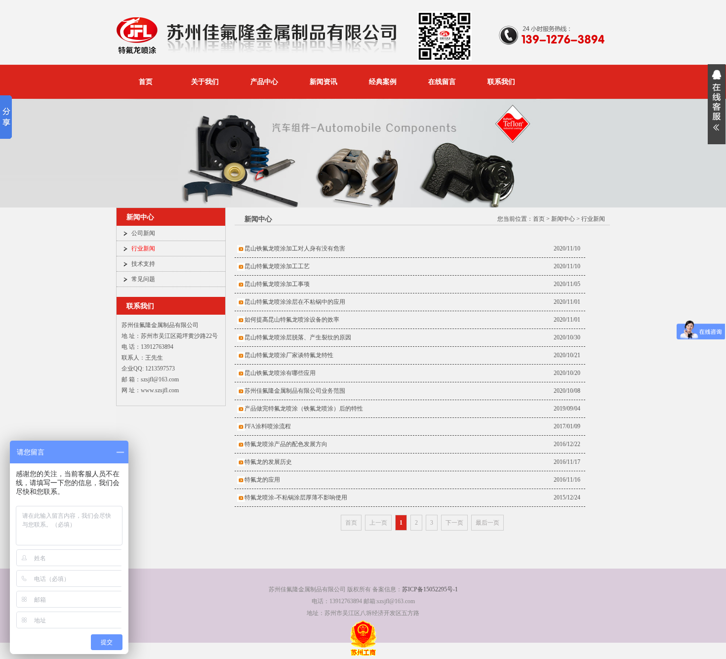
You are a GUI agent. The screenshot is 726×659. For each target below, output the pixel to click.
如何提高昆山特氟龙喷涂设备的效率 (291, 319)
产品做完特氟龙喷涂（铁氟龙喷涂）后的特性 (303, 408)
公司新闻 (143, 233)
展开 (717, 104)
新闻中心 (563, 218)
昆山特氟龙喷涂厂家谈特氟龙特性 (288, 355)
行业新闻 (143, 248)
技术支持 (143, 263)
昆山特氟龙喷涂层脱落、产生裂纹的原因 (297, 337)
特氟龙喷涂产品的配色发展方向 (285, 444)
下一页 (454, 522)
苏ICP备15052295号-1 (430, 589)
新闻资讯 (323, 81)
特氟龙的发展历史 (268, 461)
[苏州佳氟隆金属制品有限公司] (259, 53)
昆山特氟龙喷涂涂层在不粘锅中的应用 (294, 301)
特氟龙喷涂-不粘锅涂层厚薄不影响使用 (295, 497)
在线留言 (442, 81)
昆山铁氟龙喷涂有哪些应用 (280, 373)
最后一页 (487, 522)
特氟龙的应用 (262, 479)
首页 (146, 81)
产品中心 (264, 81)
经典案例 (383, 81)
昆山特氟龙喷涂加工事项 (277, 284)
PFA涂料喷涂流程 (267, 426)
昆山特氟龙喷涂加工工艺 (277, 266)
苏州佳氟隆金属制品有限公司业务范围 (294, 390)
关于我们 (205, 81)
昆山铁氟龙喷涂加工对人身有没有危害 (294, 248)
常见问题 (143, 279)
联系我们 (501, 81)
